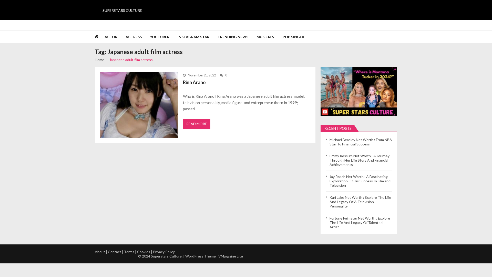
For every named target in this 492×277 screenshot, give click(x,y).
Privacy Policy (164, 252)
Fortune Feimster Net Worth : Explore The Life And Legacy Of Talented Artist (360, 222)
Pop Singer (293, 37)
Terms (129, 252)
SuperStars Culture (122, 10)
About (100, 252)
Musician (265, 37)
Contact (114, 252)
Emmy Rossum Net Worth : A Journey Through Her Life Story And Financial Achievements (359, 160)
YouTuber (159, 37)
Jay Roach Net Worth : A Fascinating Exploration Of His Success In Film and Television (360, 180)
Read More (196, 124)
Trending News (233, 37)
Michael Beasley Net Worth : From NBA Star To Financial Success (361, 141)
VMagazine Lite (230, 256)
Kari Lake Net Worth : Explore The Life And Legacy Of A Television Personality (360, 201)
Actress (134, 37)
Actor (111, 37)
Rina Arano (194, 82)
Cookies (143, 252)
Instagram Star (193, 37)
